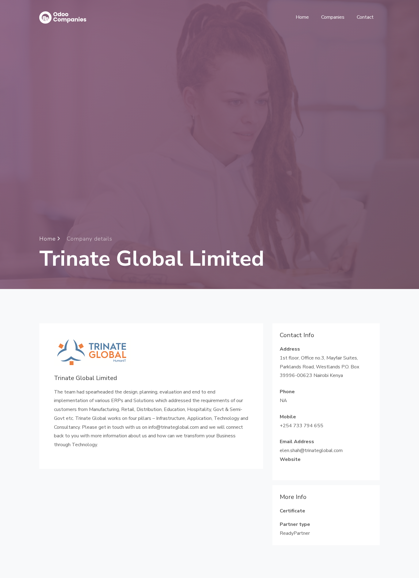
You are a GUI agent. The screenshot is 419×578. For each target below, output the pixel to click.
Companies (332, 17)
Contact (365, 17)
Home (302, 17)
